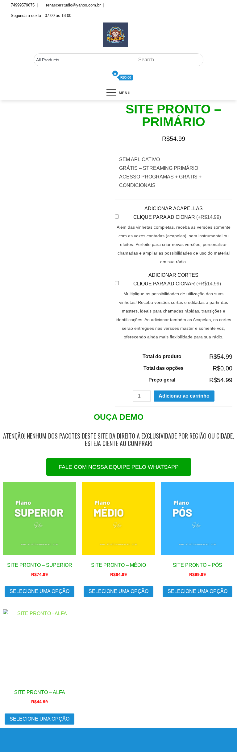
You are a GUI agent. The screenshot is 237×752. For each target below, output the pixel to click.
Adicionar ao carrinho (184, 395)
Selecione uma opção (39, 591)
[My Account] (107, 78)
